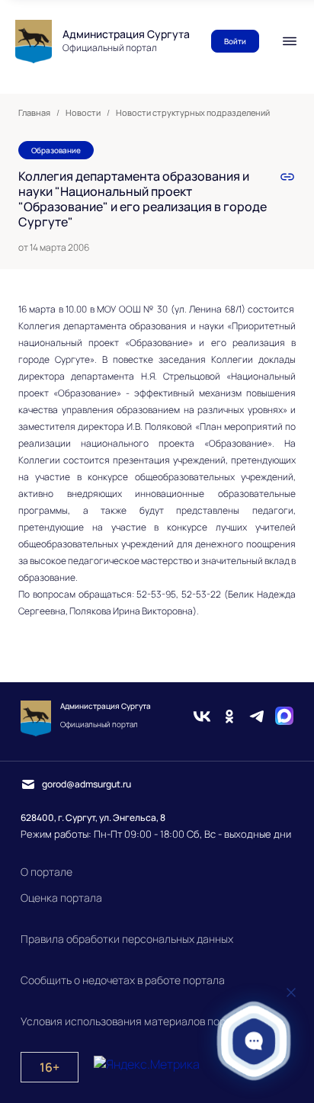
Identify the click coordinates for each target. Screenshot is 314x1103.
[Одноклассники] (229, 718)
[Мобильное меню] (289, 41)
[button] (254, 1041)
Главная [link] (34, 112)
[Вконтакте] (202, 718)
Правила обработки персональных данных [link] (127, 938)
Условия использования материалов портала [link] (135, 1021)
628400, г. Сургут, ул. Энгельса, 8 (93, 817)
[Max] (284, 718)
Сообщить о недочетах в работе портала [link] (123, 980)
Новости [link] (83, 112)
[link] (287, 176)
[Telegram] (257, 718)
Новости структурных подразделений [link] (193, 112)
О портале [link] (46, 871)
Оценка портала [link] (61, 897)
